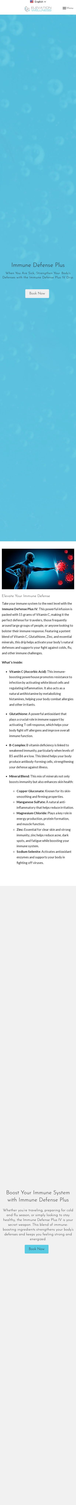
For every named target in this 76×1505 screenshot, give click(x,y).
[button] (38, 1)
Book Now (37, 293)
